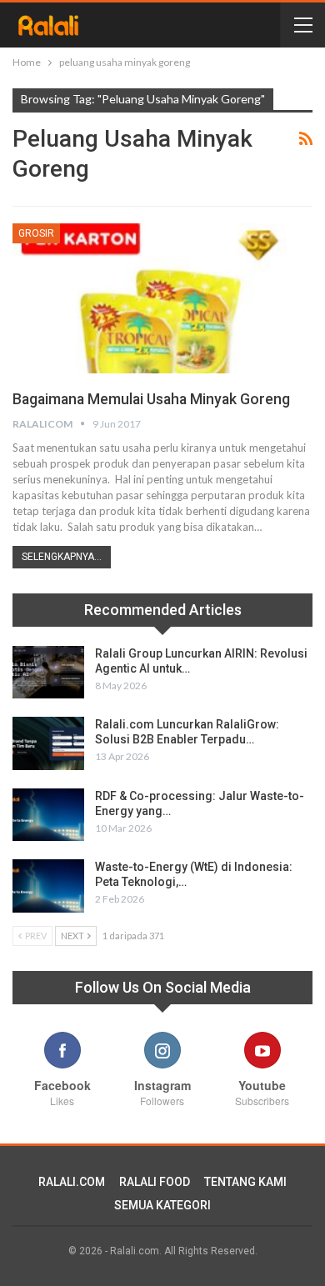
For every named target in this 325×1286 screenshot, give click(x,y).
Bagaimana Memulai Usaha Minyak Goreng (151, 399)
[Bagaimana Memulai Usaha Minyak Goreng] (162, 298)
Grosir (36, 233)
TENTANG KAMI (245, 1181)
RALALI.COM (71, 1181)
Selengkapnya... (62, 557)
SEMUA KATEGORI (162, 1205)
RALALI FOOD (154, 1181)
